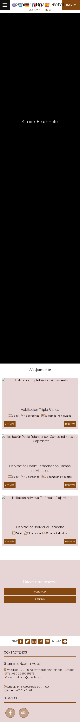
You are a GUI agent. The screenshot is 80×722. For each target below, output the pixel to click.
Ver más (9, 423)
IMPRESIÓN (57, 641)
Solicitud (40, 591)
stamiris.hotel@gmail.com (24, 677)
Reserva (71, 4)
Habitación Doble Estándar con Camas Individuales (40, 468)
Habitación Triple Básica (40, 409)
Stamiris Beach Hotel (40, 6)
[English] (14, 5)
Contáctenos (15, 652)
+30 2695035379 (23, 673)
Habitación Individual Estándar (40, 527)
